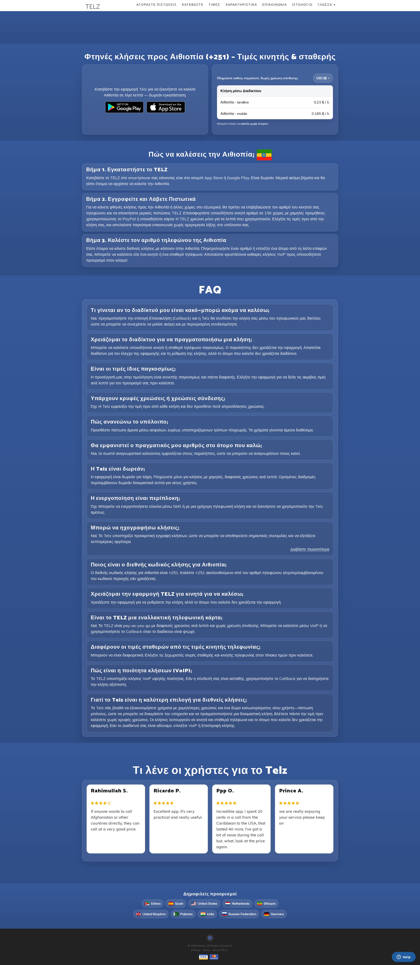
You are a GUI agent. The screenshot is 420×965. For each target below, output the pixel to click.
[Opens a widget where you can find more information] (404, 957)
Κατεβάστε (192, 4)
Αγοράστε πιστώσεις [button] (156, 4)
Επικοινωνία (274, 4)
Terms (206, 950)
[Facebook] (210, 938)
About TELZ (220, 950)
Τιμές (214, 4)
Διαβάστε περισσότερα (309, 549)
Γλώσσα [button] (325, 4)
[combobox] (323, 78)
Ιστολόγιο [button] (302, 4)
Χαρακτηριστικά (241, 4)
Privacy (195, 950)
